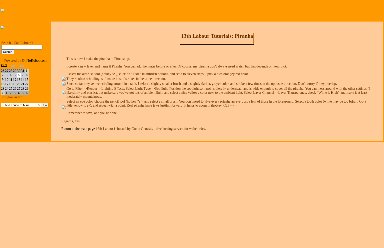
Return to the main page (78, 129)
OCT (4, 65)
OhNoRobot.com (34, 60)
